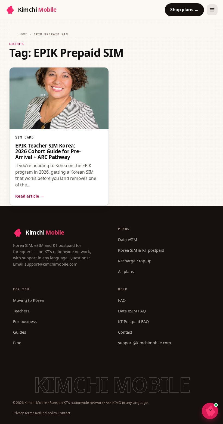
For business (25, 321)
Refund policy (46, 413)
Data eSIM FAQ (132, 311)
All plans (126, 271)
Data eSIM (127, 239)
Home (23, 34)
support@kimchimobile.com (51, 264)
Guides (19, 332)
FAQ (122, 300)
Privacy (18, 413)
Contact (125, 332)
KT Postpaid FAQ (133, 321)
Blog (17, 342)
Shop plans (184, 10)
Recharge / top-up (134, 260)
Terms (29, 413)
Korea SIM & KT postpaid (141, 250)
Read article (29, 196)
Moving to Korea (28, 300)
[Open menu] (212, 9)
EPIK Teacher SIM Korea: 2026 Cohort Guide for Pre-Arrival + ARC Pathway (47, 151)
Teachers (21, 311)
